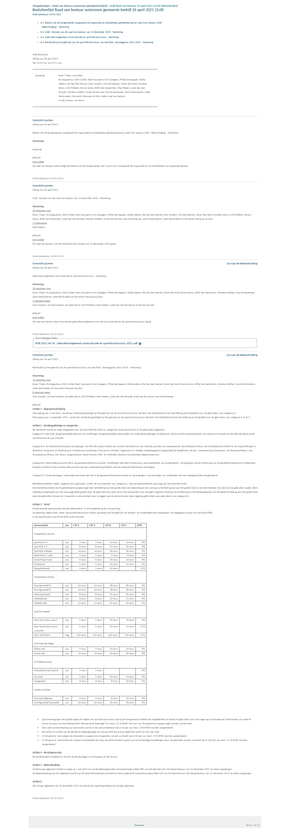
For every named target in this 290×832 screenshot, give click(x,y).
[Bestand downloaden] (139, 343)
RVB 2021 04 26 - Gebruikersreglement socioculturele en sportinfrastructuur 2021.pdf (87, 343)
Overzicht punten (43, 120)
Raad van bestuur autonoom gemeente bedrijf (79, 6)
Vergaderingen (41, 6)
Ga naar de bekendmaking (242, 263)
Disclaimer (139, 825)
